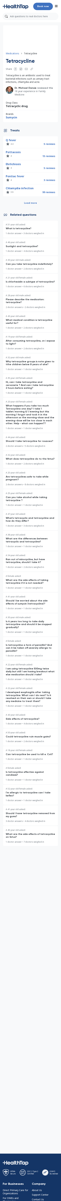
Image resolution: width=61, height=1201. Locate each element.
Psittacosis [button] (13, 152)
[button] (15, 6)
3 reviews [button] (49, 180)
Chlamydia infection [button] (20, 188)
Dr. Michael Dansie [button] (25, 88)
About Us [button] (37, 1190)
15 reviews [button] (48, 156)
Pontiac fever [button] (15, 176)
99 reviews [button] (48, 192)
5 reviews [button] (49, 144)
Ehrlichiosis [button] (13, 164)
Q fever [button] (11, 140)
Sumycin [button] (11, 117)
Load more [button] (30, 203)
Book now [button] (43, 6)
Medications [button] (12, 53)
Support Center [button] (40, 1194)
